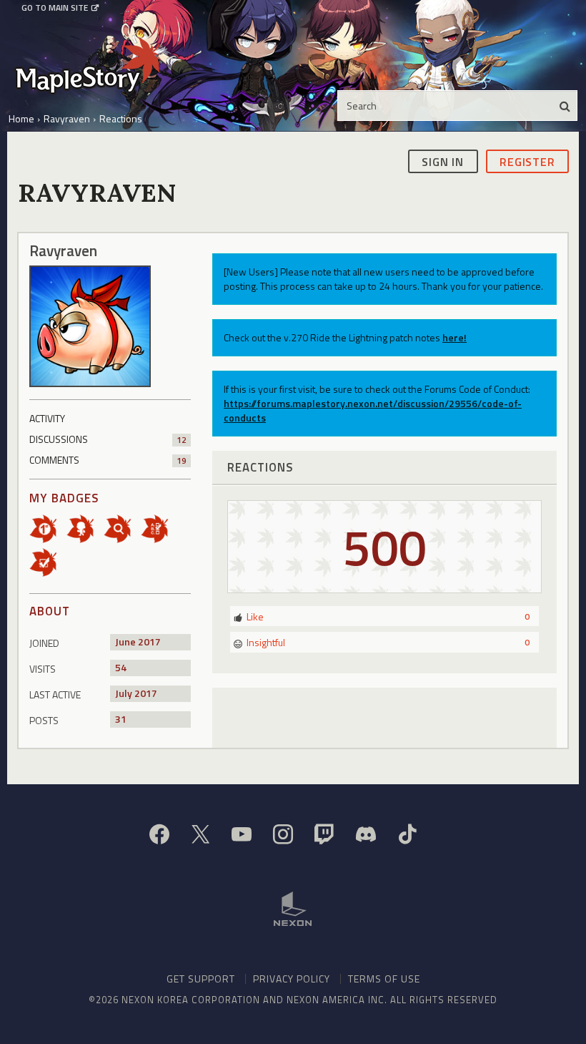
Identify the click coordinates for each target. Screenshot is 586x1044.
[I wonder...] (122, 527)
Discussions (108, 439)
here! (454, 337)
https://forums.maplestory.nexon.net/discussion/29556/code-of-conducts (373, 410)
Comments (108, 459)
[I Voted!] (47, 561)
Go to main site (54, 7)
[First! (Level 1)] (47, 527)
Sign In (443, 161)
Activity (47, 418)
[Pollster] (159, 527)
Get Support (201, 978)
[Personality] (85, 527)
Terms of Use (384, 978)
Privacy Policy (291, 978)
